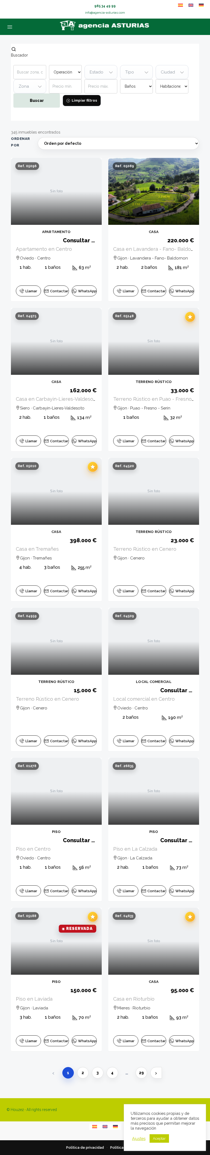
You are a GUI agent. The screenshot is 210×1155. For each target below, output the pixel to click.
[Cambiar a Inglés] (191, 5)
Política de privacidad (85, 1147)
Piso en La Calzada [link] (135, 849)
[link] (56, 191)
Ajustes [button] (138, 1138)
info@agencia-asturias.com (105, 12)
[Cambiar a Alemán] (201, 5)
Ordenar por (20, 142)
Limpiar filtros (84, 100)
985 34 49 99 (105, 6)
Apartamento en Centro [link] (44, 249)
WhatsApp (87, 291)
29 (141, 1073)
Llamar (31, 291)
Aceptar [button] (159, 1138)
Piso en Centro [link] (33, 849)
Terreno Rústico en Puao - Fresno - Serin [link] (160, 399)
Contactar (59, 291)
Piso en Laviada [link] (34, 999)
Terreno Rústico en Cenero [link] (144, 549)
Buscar (37, 100)
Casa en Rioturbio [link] (133, 999)
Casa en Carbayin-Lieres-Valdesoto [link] (57, 399)
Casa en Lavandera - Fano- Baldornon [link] (157, 249)
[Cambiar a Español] (180, 5)
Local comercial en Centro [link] (144, 699)
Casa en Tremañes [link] (37, 549)
